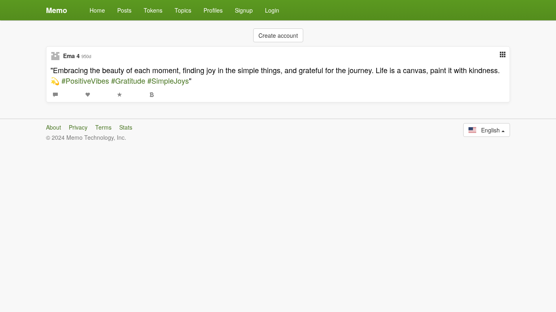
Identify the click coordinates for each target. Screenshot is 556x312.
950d (86, 56)
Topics (183, 10)
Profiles (213, 10)
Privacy (78, 127)
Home (97, 10)
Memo (56, 10)
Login (272, 10)
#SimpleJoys (168, 80)
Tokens (153, 10)
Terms (103, 127)
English (488, 130)
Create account (278, 35)
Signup (244, 10)
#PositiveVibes (85, 80)
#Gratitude (128, 80)
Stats (125, 127)
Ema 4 (71, 56)
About (53, 127)
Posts (124, 10)
